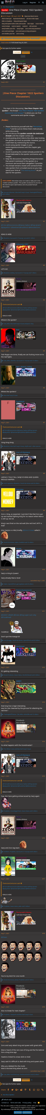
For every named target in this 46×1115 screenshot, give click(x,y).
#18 (43, 933)
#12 (43, 667)
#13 (43, 702)
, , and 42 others (21, 1074)
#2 (44, 221)
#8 (44, 473)
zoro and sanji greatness (33, 28)
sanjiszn (24, 26)
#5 (44, 351)
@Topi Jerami (36, 225)
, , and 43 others (22, 640)
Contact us (5, 1103)
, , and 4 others (22, 675)
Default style (7, 1100)
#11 (43, 611)
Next (25, 52)
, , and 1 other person (22, 446)
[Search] (43, 2)
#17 (43, 879)
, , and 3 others (21, 811)
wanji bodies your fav (8, 28)
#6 (44, 388)
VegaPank (20, 1020)
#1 (44, 82)
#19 (43, 1007)
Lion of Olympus (23, 452)
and (17, 749)
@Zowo (16, 615)
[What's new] (39, 2)
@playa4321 (6, 227)
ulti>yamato (33, 26)
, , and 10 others (21, 714)
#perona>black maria (31, 16)
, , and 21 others (19, 238)
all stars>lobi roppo (33, 19)
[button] (2, 2)
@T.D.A (3, 225)
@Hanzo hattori (24, 225)
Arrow (18, 548)
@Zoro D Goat (28, 530)
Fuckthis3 (20, 401)
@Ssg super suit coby (28, 615)
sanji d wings (6, 26)
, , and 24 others (22, 483)
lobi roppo (30, 24)
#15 (43, 776)
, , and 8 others (20, 852)
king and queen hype (20, 21)
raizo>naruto (40, 24)
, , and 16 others (18, 542)
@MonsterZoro (34, 227)
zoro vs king (20, 34)
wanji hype (20, 28)
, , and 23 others (18, 584)
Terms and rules (15, 1103)
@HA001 (4, 615)
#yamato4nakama (19, 19)
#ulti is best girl (6, 19)
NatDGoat (20, 646)
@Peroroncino (12, 225)
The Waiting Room (28, 170)
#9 (44, 510)
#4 (44, 300)
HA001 (19, 681)
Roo (17, 330)
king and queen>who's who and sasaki (14, 24)
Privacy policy (26, 1103)
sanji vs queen (16, 26)
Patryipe (19, 489)
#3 (44, 265)
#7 (44, 423)
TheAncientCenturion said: (11, 304)
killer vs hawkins (7, 21)
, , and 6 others (22, 193)
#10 (43, 569)
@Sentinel (15, 227)
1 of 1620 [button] (17, 52)
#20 (43, 1042)
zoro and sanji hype (8, 31)
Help (34, 1103)
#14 (43, 741)
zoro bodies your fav (8, 34)
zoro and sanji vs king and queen (26, 31)
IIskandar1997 (22, 244)
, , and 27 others (19, 980)
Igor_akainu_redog (24, 367)
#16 (43, 838)
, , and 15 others (21, 361)
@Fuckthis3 (23, 227)
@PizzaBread (6, 617)
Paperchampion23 (24, 590)
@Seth (10, 615)
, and (18, 324)
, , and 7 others (20, 273)
